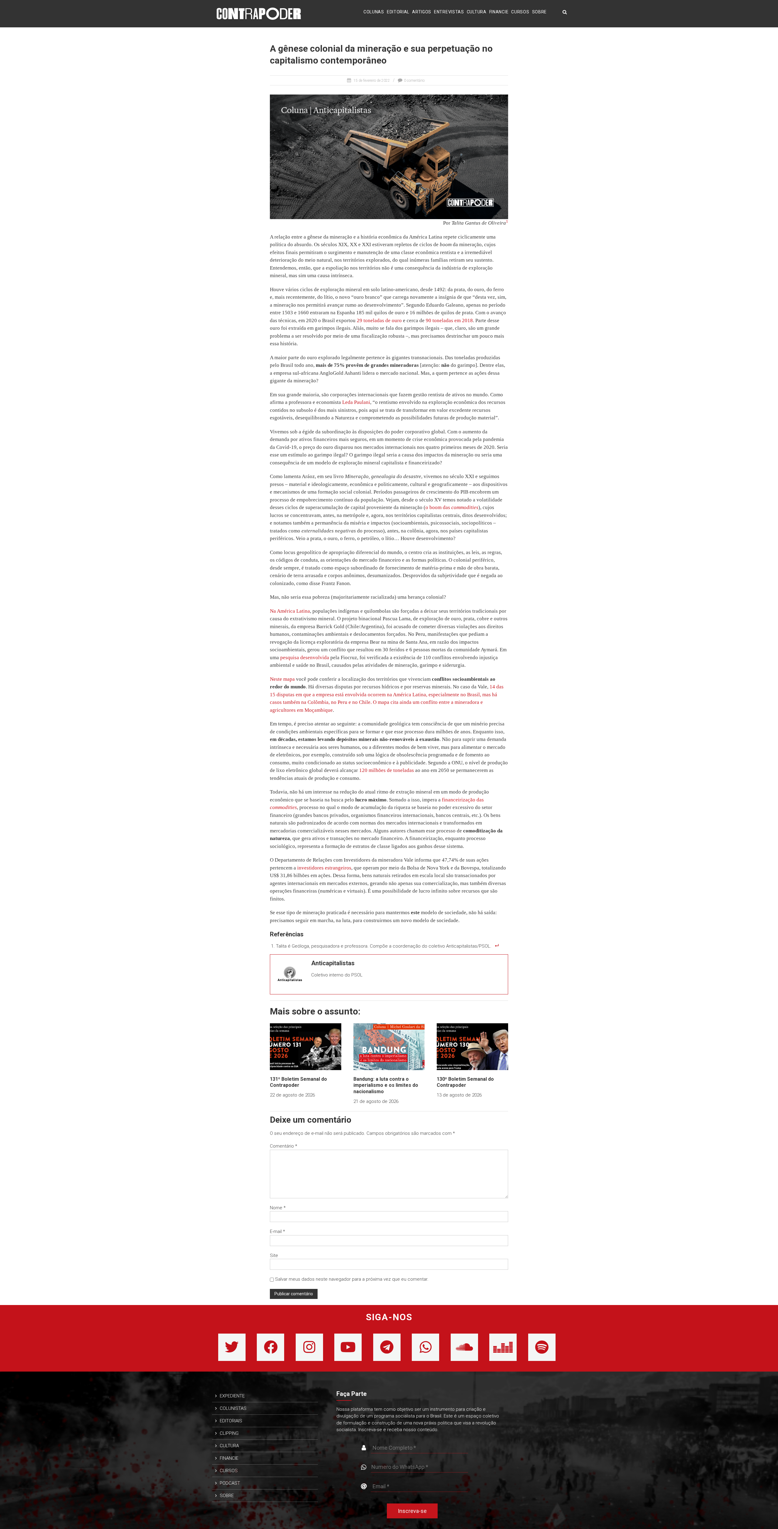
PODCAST (230, 1483)
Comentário (283, 1146)
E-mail (277, 1231)
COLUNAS (373, 11)
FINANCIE (499, 11)
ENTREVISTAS (449, 11)
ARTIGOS (421, 11)
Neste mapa (282, 679)
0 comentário (414, 80)
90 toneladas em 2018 (449, 320)
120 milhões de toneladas (386, 770)
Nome (278, 1207)
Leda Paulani (355, 402)
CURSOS (520, 11)
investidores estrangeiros (323, 868)
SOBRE (539, 11)
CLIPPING (229, 1433)
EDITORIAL (398, 11)
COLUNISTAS (233, 1408)
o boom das (451, 507)
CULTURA (477, 11)
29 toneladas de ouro (379, 320)
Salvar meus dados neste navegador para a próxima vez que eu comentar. (352, 1279)
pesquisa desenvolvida (304, 657)
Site (274, 1255)
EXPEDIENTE (232, 1396)
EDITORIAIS (231, 1421)
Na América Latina (290, 611)
